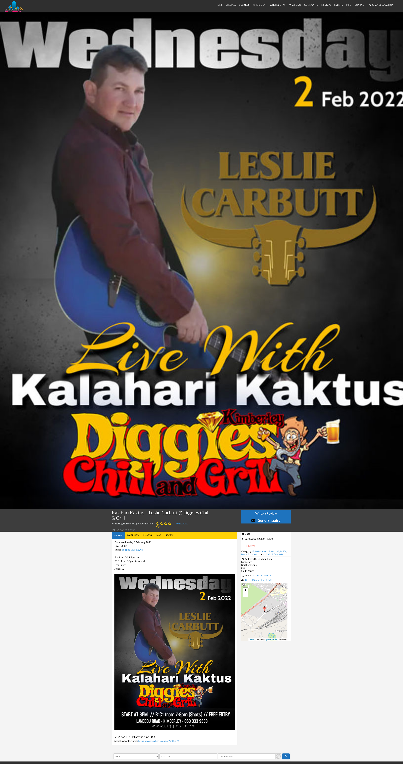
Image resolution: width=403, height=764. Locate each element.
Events (338, 4)
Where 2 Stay (277, 4)
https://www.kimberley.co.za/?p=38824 (158, 740)
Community (311, 4)
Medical (326, 4)
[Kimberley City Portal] (13, 10)
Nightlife (281, 551)
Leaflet (251, 639)
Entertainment (259, 551)
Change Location (383, 4)
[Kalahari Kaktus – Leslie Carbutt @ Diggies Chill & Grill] (264, 609)
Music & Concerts (250, 554)
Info (348, 4)
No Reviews (182, 523)
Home (219, 4)
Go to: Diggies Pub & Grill (258, 580)
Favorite (250, 545)
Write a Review (266, 513)
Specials (231, 4)
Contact (360, 4)
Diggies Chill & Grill (132, 549)
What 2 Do (295, 4)
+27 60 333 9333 (262, 575)
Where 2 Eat (260, 4)
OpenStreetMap (271, 639)
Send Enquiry (269, 520)
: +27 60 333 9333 (125, 530)
